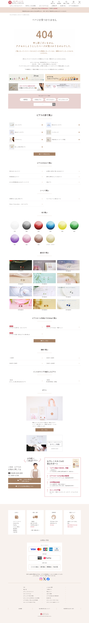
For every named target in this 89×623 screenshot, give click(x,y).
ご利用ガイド (49, 589)
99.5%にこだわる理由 (31, 5)
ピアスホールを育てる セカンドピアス (18, 327)
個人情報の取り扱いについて (44, 608)
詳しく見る (44, 429)
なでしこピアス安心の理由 (28, 595)
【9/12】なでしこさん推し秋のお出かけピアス (17, 380)
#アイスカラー (50, 99)
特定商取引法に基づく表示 (69, 608)
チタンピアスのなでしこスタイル (15, 14)
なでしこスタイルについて (16, 5)
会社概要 (20, 608)
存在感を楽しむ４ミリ (14, 176)
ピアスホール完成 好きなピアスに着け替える (19, 334)
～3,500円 (11, 357)
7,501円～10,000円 (50, 363)
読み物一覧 (62, 5)
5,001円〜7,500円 (13, 363)
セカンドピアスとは (43, 5)
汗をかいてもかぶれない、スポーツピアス (18, 204)
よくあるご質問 (50, 587)
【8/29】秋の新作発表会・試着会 (51, 380)
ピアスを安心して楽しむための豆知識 (30, 600)
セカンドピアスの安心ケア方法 (29, 602)
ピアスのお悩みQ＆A (73, 5)
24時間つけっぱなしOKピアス (16, 198)
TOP (24, 587)
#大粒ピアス (38, 99)
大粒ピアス (48, 182)
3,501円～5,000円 (50, 357)
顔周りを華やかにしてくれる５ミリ (54, 176)
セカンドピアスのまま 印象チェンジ (54, 327)
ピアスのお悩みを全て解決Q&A (53, 595)
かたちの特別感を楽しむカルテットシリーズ (19, 182)
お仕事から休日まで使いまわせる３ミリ (55, 171)
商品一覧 (25, 589)
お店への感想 (49, 593)
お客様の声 (54, 5)
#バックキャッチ (63, 99)
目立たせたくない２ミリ (14, 171)
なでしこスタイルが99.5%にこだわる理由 (31, 598)
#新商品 (25, 99)
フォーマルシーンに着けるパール (53, 198)
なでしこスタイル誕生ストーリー (53, 602)
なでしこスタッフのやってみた (52, 600)
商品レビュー (49, 591)
